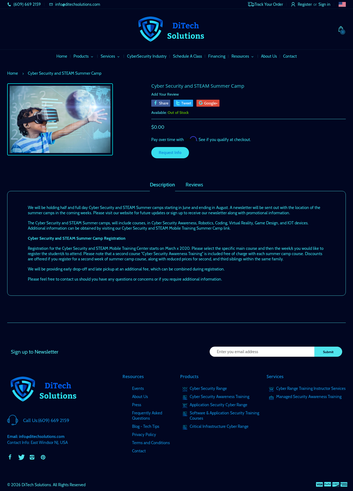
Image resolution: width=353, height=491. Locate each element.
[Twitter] (21, 457)
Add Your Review (165, 94)
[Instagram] (32, 457)
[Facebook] (9, 457)
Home (12, 73)
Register (305, 4)
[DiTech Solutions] (171, 28)
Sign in (324, 4)
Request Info (170, 152)
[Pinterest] (43, 457)
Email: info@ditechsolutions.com (36, 436)
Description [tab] (162, 185)
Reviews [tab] (194, 185)
